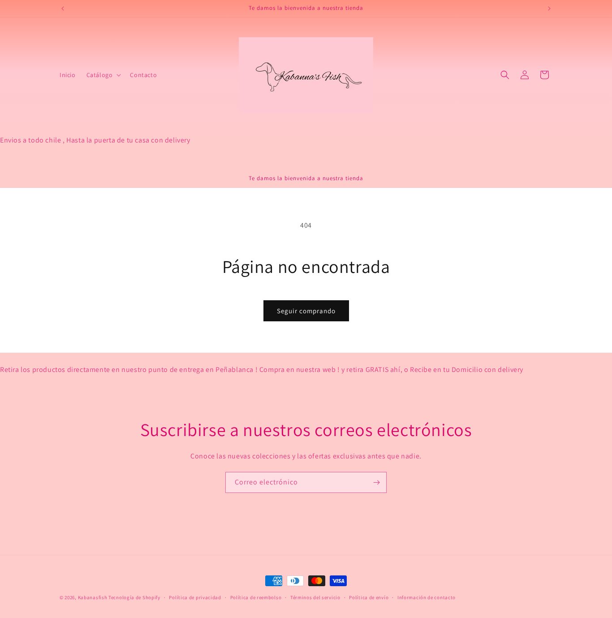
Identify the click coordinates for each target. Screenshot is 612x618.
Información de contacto (426, 597)
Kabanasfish (93, 597)
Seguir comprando (306, 311)
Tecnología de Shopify (134, 597)
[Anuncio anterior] (63, 8)
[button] (103, 74)
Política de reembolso (256, 597)
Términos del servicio (315, 597)
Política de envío (368, 597)
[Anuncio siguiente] (549, 8)
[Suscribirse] (376, 482)
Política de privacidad (195, 597)
